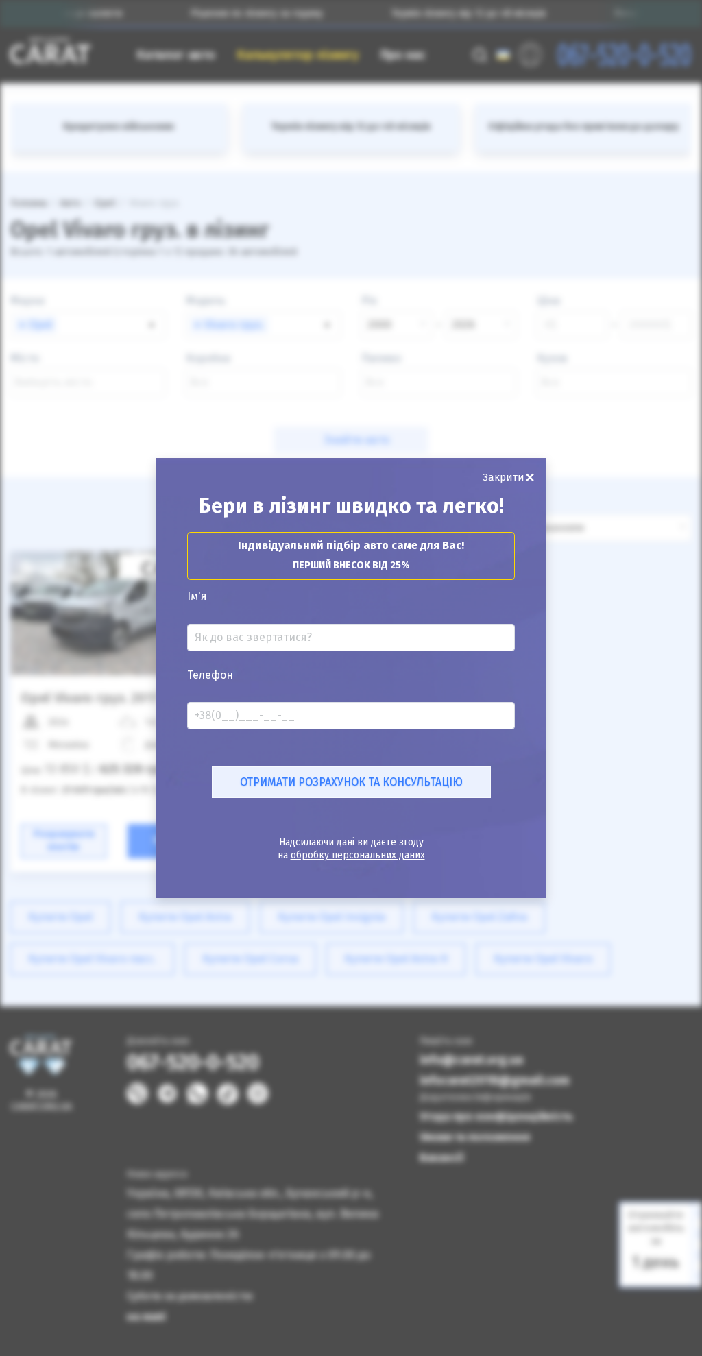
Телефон (210, 675)
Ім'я (197, 596)
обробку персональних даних (358, 855)
